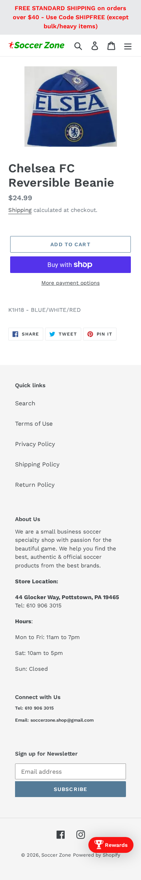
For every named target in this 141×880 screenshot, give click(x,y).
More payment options (70, 283)
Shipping (20, 210)
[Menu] (128, 45)
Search (25, 403)
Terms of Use (34, 423)
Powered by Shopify (96, 855)
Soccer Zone (56, 855)
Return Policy (35, 484)
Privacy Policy (35, 444)
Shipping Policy (37, 464)
